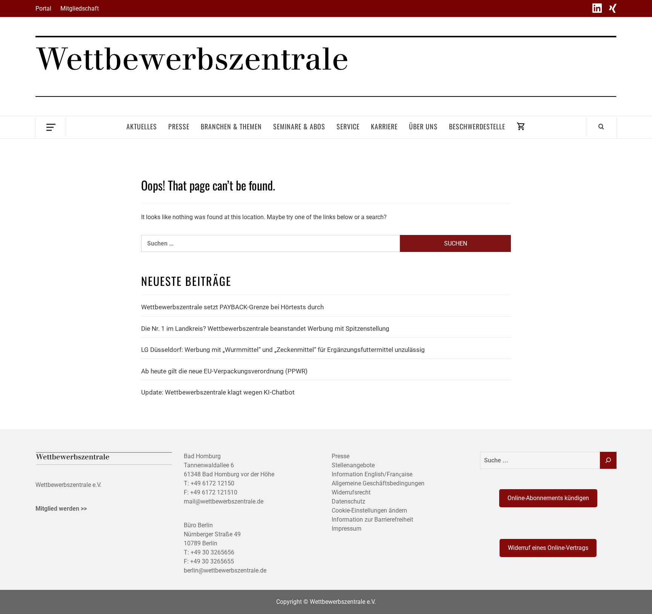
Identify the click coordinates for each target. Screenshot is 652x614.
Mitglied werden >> (61, 508)
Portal (43, 8)
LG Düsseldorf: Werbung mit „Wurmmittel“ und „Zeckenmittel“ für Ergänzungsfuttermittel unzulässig (283, 349)
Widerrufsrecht (351, 492)
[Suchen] (608, 460)
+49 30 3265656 (212, 552)
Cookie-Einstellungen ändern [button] (369, 510)
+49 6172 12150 (212, 483)
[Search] (601, 126)
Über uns (423, 126)
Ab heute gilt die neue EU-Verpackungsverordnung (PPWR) (224, 371)
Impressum (346, 528)
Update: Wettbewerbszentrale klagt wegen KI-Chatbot (218, 392)
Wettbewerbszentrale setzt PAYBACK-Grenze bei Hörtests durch (232, 307)
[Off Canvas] (51, 126)
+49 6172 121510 (213, 492)
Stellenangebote (353, 465)
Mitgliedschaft (79, 8)
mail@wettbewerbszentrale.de (223, 501)
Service (348, 126)
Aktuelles (141, 126)
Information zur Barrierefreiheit (372, 519)
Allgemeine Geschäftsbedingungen (378, 483)
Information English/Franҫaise (372, 474)
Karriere (384, 126)
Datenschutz (348, 501)
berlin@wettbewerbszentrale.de (225, 570)
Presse (178, 126)
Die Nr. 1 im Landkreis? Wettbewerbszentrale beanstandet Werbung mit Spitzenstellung (265, 328)
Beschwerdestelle (477, 126)
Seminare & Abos (299, 126)
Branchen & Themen (231, 126)
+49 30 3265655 (212, 561)
